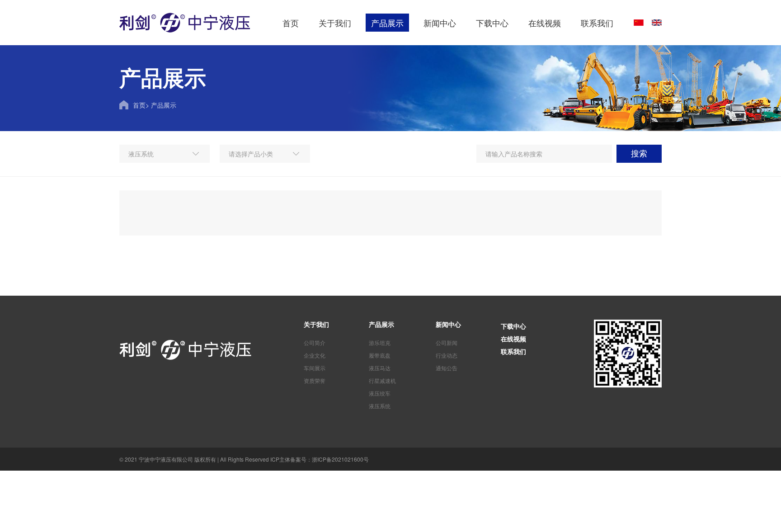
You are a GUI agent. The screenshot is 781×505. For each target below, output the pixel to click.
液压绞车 (379, 393)
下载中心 (492, 22)
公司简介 (314, 342)
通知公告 (446, 368)
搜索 (639, 153)
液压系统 (379, 406)
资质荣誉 (314, 380)
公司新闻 (446, 342)
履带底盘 (379, 355)
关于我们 (335, 22)
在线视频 (544, 22)
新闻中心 (439, 22)
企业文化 (314, 355)
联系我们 (597, 22)
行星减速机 (382, 380)
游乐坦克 (379, 342)
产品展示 (387, 22)
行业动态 (446, 355)
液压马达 (379, 368)
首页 (290, 22)
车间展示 (314, 368)
